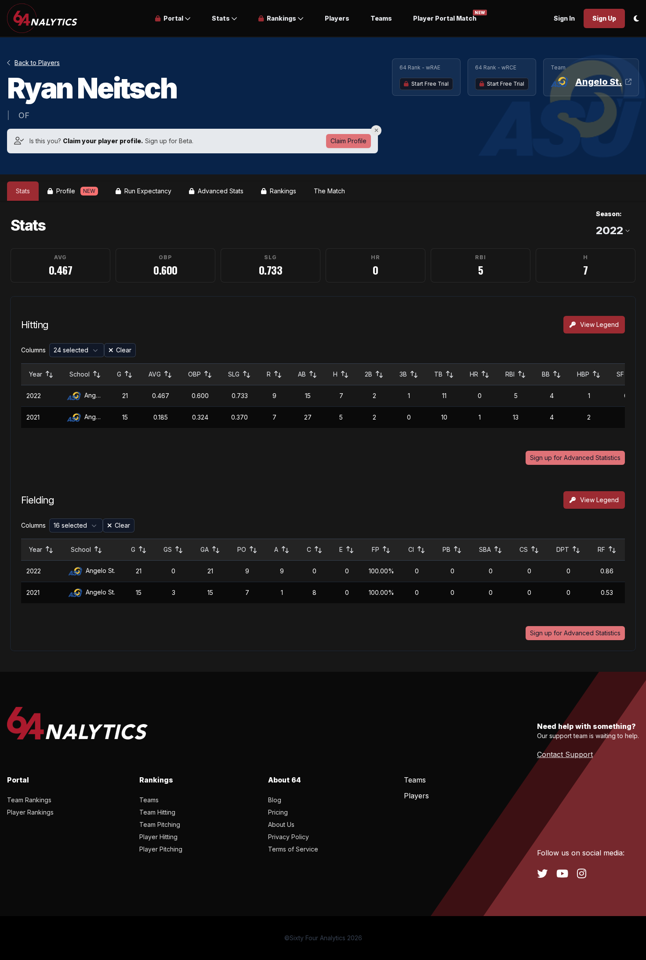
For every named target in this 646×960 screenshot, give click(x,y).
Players (337, 18)
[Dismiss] (376, 130)
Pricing (278, 812)
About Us (281, 824)
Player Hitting (158, 836)
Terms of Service (293, 849)
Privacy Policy (288, 836)
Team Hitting (157, 812)
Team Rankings (29, 800)
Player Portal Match (444, 17)
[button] (173, 18)
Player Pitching (160, 849)
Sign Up (604, 18)
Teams (381, 18)
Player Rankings (30, 812)
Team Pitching (159, 824)
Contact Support (565, 754)
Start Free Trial (430, 83)
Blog (274, 800)
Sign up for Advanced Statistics (575, 457)
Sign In (564, 18)
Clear (123, 350)
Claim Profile (348, 141)
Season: (609, 213)
